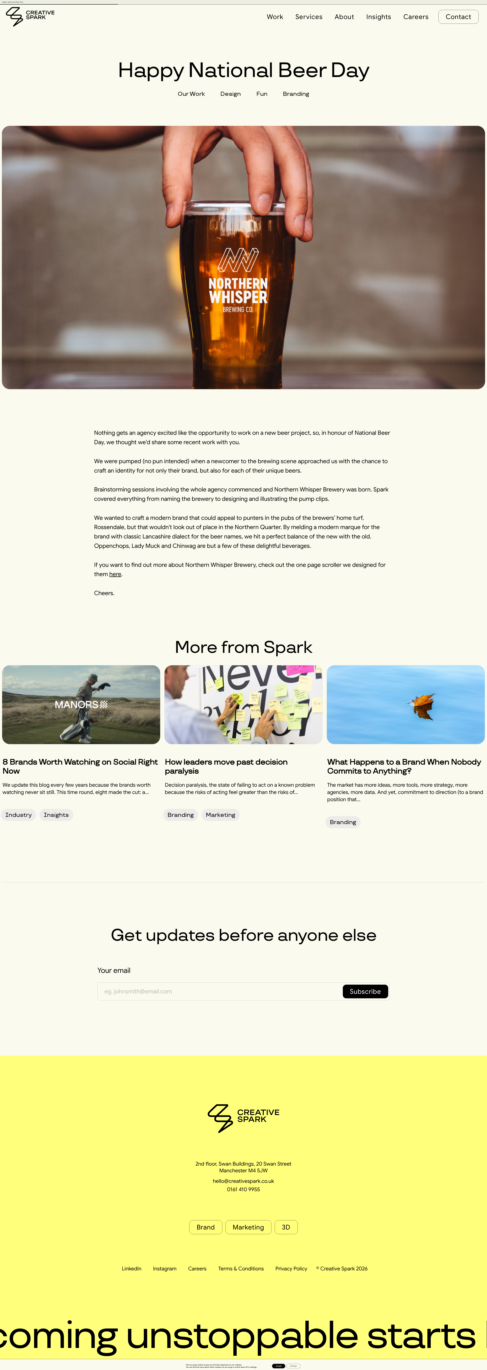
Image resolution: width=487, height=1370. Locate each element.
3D (286, 1227)
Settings (293, 1366)
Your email (114, 970)
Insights (378, 16)
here (115, 574)
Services (309, 16)
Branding (296, 94)
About (344, 16)
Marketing (220, 815)
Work (275, 16)
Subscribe (365, 991)
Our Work (191, 94)
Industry (18, 815)
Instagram (165, 1268)
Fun (261, 94)
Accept (278, 1366)
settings (253, 1367)
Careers (416, 16)
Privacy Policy (291, 1268)
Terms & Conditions (241, 1268)
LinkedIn (131, 1268)
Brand (206, 1227)
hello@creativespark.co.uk (243, 1181)
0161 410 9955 (243, 1189)
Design (230, 94)
